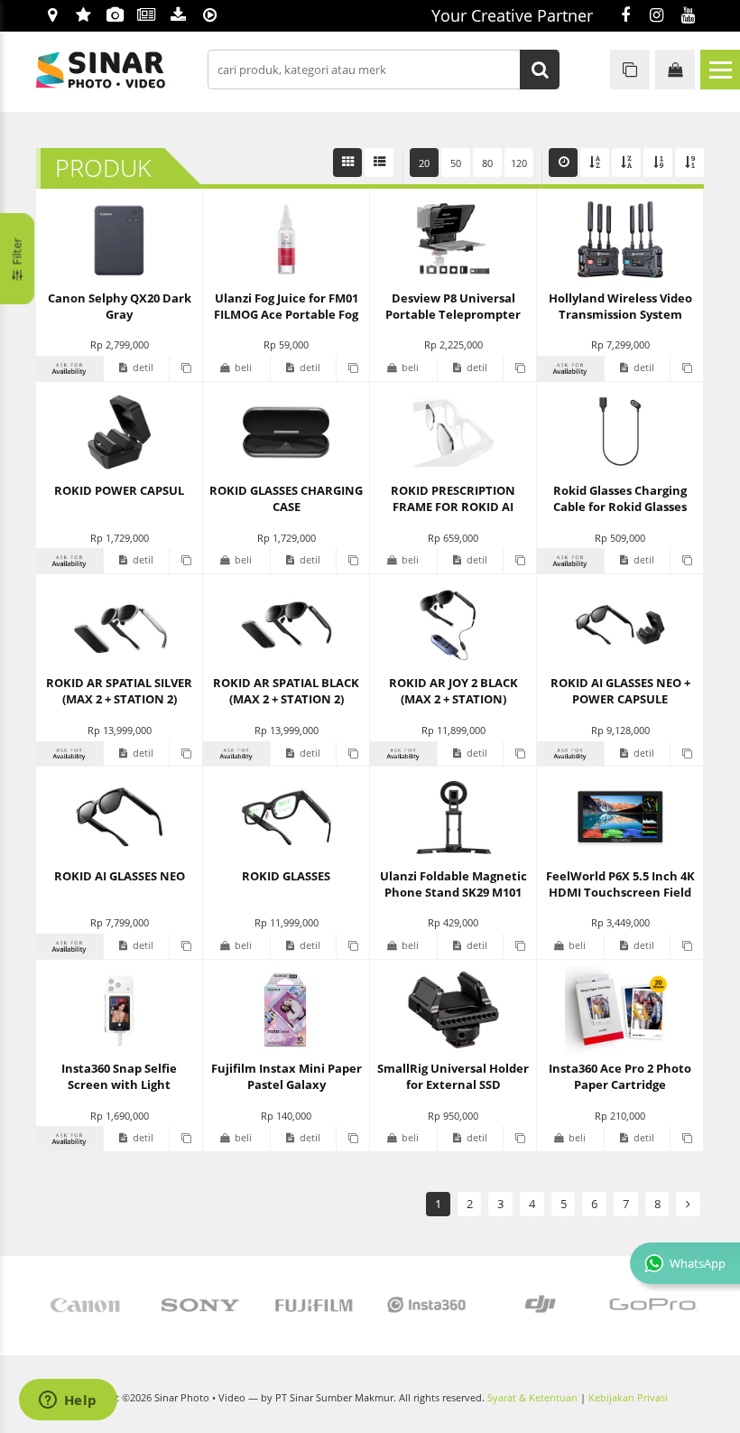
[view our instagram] (656, 16)
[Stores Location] (52, 16)
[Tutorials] (210, 16)
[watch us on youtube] (688, 16)
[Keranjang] (675, 69)
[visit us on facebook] (625, 16)
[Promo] (83, 16)
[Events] (115, 16)
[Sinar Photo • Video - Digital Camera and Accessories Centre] (126, 70)
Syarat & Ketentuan (532, 1397)
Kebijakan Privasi (628, 1397)
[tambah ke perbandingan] (185, 368)
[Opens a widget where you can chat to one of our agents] (67, 1401)
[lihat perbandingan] (630, 69)
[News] (146, 16)
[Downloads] (178, 16)
